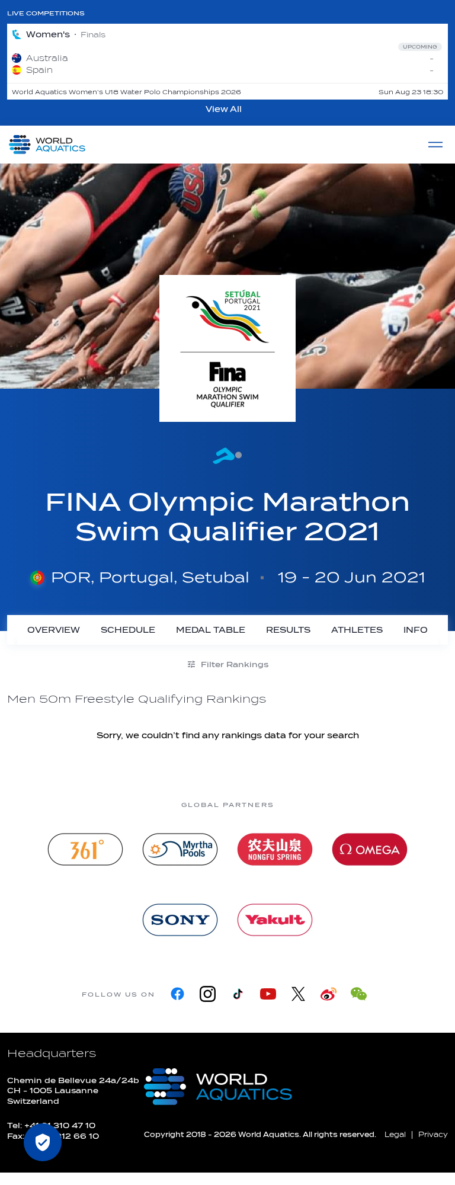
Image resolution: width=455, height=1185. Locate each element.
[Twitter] (298, 994)
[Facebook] (177, 994)
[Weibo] (328, 994)
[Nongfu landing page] (274, 849)
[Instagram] (208, 994)
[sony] (180, 919)
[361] (85, 849)
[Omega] (369, 849)
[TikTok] (238, 994)
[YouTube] (268, 994)
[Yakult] (274, 919)
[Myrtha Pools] (180, 849)
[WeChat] (359, 994)
